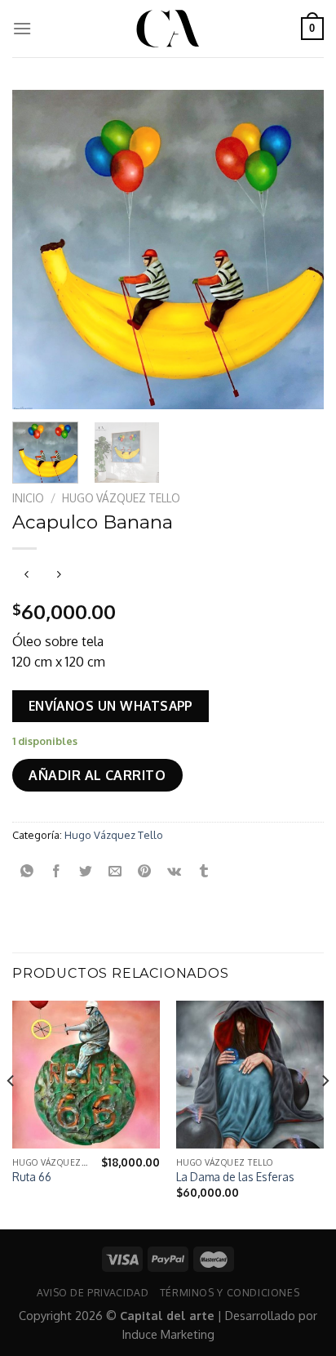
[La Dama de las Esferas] (250, 1075)
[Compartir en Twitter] (86, 871)
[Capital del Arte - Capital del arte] (168, 28)
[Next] (297, 249)
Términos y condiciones (229, 1292)
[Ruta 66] (86, 1075)
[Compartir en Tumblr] (203, 871)
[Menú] (22, 28)
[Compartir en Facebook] (56, 871)
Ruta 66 (31, 1177)
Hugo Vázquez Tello (121, 498)
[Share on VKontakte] (174, 871)
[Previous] (39, 249)
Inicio (28, 498)
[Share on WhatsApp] (27, 871)
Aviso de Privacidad (93, 1292)
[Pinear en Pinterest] (144, 871)
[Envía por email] (115, 871)
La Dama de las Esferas (235, 1177)
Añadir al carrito (97, 775)
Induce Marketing (168, 1334)
